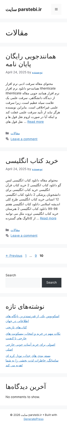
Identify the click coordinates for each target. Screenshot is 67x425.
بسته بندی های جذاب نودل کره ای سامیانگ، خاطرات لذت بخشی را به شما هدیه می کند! (32, 360)
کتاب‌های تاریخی (16, 327)
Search (11, 275)
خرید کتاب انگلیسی (32, 160)
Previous (14, 256)
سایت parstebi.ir (24, 9)
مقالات (15, 133)
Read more (35, 122)
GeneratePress (34, 419)
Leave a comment (24, 139)
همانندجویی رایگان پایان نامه (31, 60)
